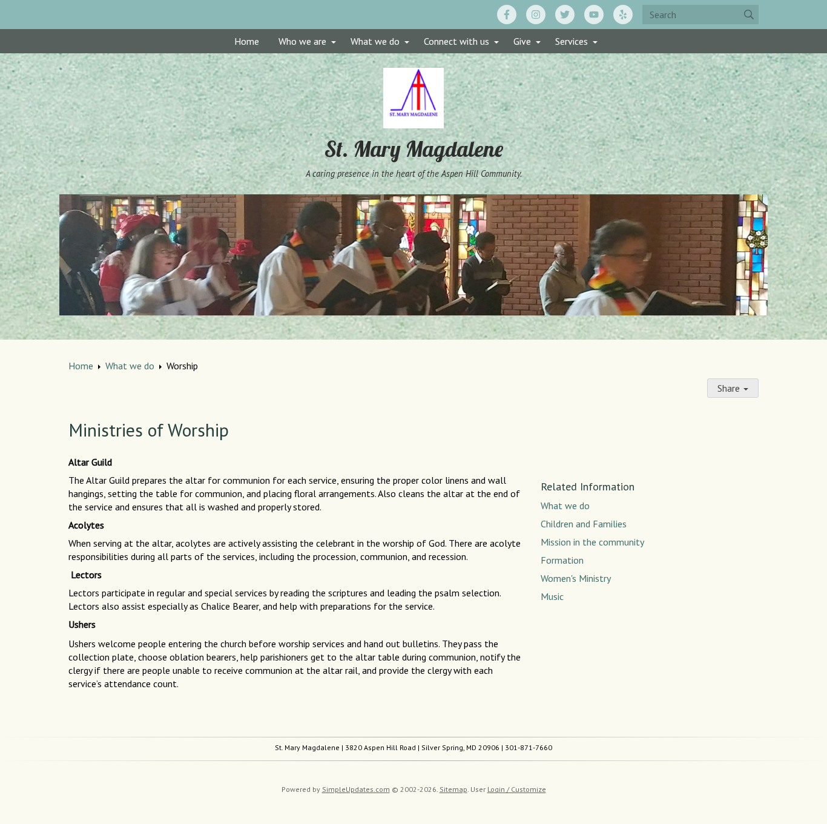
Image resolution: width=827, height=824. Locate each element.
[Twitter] (564, 14)
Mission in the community (592, 542)
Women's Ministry (576, 578)
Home (246, 41)
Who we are (302, 41)
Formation (563, 560)
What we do (375, 41)
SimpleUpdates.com (356, 789)
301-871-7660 (528, 747)
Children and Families (584, 524)
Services (571, 41)
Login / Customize (516, 789)
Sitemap (453, 789)
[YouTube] (593, 14)
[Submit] (749, 14)
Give (522, 41)
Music (552, 596)
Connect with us (456, 41)
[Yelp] (623, 14)
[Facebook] (506, 14)
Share (729, 388)
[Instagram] (535, 14)
